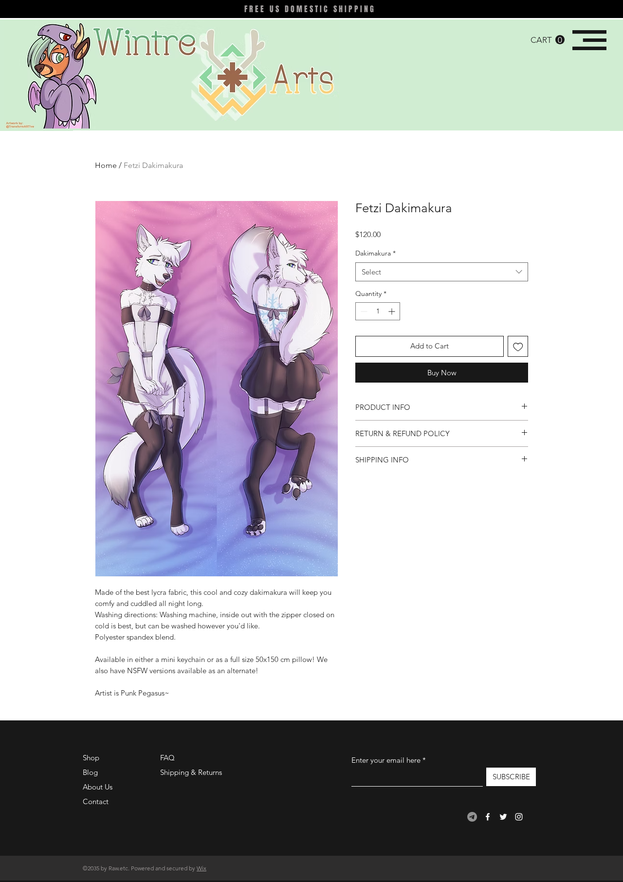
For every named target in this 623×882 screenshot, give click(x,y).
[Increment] (392, 311)
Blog (90, 772)
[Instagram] (519, 817)
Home (106, 165)
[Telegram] (472, 817)
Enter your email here (386, 760)
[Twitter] (503, 817)
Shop (91, 757)
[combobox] (441, 271)
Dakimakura (375, 253)
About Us (97, 786)
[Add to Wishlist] (518, 346)
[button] (548, 40)
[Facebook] (488, 817)
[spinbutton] (377, 311)
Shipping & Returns (191, 772)
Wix (201, 868)
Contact (96, 801)
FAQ (167, 757)
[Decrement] (363, 311)
